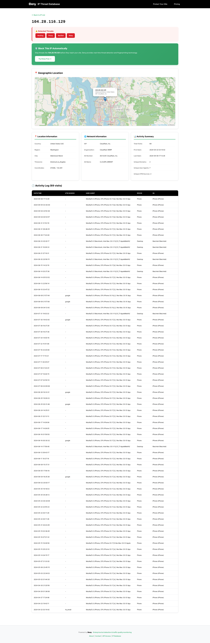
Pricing (177, 4)
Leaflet (153, 125)
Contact (98, 636)
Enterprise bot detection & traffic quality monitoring (112, 632)
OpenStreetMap (162, 125)
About (91, 636)
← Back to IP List (38, 15)
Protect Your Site (160, 4)
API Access (106, 636)
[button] (105, 99)
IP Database (116, 636)
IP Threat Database (49, 4)
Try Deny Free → (44, 59)
